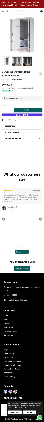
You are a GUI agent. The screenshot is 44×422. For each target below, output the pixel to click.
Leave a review (22, 252)
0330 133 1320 (11, 3)
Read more (8, 201)
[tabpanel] (22, 34)
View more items (22, 268)
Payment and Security (12, 369)
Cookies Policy (9, 376)
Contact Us (8, 335)
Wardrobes (8, 327)
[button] (5, 80)
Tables (6, 323)
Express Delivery (10, 331)
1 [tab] (20, 52)
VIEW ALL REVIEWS (17, 79)
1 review (9, 209)
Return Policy (9, 353)
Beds (5, 319)
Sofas (6, 316)
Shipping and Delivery (12, 365)
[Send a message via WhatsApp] (40, 417)
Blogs (6, 349)
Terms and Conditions (12, 361)
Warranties (8, 373)
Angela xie (11, 207)
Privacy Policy (9, 357)
